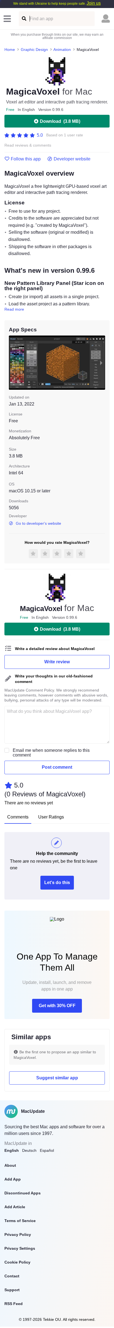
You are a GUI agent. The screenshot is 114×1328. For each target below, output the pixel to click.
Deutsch (29, 1150)
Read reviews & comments (27, 145)
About (10, 1165)
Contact (11, 1276)
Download (60, 121)
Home (9, 49)
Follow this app (26, 159)
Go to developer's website (38, 523)
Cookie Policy (17, 1262)
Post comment (57, 767)
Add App (12, 1179)
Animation (62, 49)
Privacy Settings (19, 1248)
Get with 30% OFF (57, 1006)
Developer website (72, 159)
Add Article (14, 1206)
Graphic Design (34, 49)
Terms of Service (20, 1220)
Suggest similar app (57, 1078)
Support (12, 1289)
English (11, 1150)
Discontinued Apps (22, 1193)
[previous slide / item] (13, 363)
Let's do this (57, 882)
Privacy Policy (17, 1234)
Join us (94, 3)
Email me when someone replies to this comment (51, 752)
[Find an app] (23, 18)
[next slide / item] (101, 363)
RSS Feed (13, 1303)
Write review (57, 662)
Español (47, 1150)
